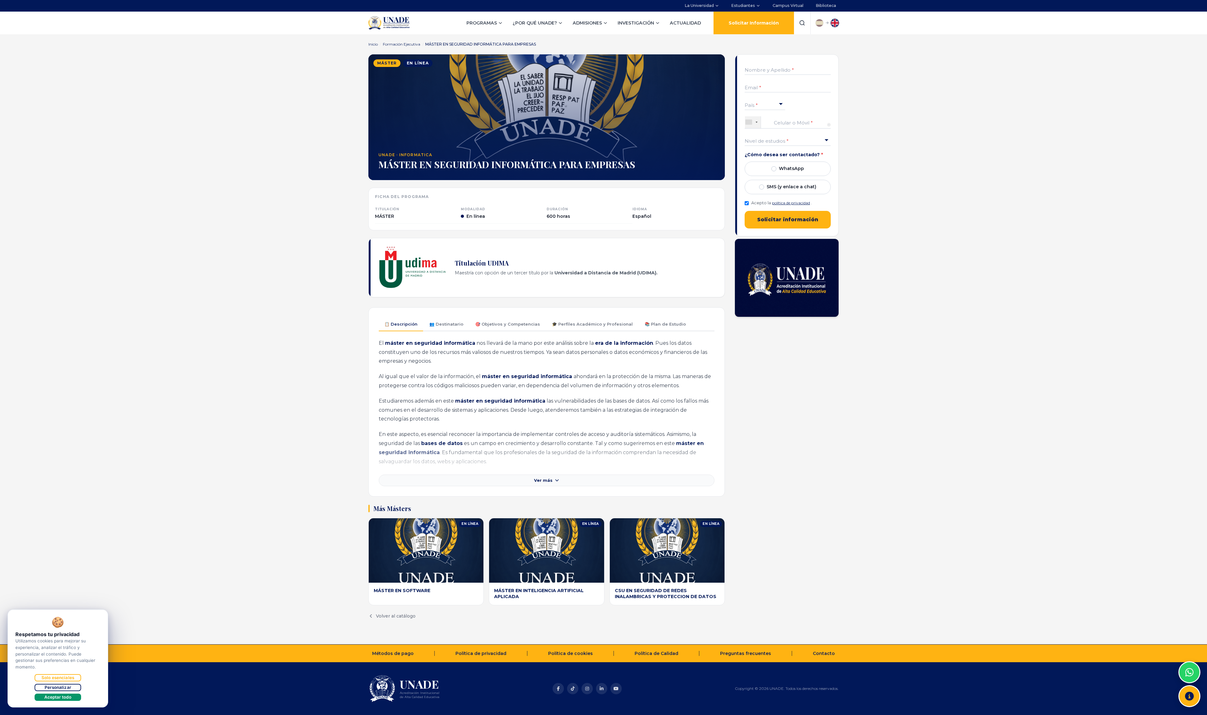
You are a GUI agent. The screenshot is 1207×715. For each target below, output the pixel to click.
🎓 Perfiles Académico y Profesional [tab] (592, 324)
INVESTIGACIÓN (636, 23)
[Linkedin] (601, 688)
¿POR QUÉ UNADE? (535, 23)
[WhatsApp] (1189, 672)
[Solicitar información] (1189, 696)
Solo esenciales (57, 677)
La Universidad (699, 5)
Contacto (824, 653)
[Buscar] (802, 23)
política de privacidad (791, 203)
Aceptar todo (58, 697)
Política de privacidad (480, 653)
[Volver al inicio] (1189, 656)
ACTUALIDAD (685, 23)
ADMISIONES (587, 23)
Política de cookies (570, 653)
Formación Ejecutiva (401, 44)
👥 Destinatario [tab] (446, 324)
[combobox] (753, 122)
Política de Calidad (656, 653)
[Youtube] (616, 688)
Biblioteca (826, 5)
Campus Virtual (788, 5)
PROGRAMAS (481, 23)
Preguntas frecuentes (745, 653)
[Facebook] (558, 688)
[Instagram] (587, 688)
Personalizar (58, 687)
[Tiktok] (572, 688)
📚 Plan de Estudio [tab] (665, 324)
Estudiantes (743, 5)
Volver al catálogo (396, 616)
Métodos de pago (393, 653)
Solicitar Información (754, 23)
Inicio (373, 44)
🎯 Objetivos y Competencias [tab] (507, 324)
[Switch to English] (835, 23)
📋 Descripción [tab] (400, 324)
